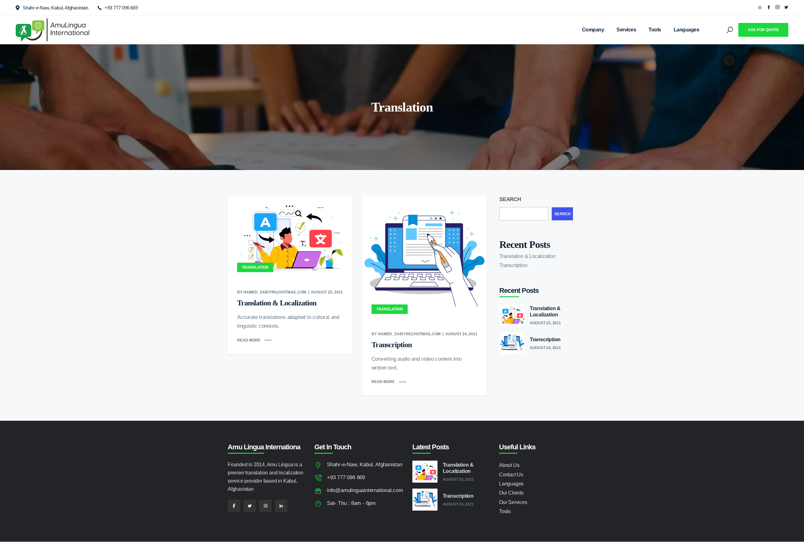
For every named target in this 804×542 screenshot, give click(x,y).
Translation (255, 267)
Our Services (513, 502)
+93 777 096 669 (121, 7)
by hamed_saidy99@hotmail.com (271, 292)
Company (593, 29)
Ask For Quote (763, 30)
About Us (509, 465)
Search (510, 199)
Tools (655, 29)
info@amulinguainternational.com (365, 490)
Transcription (392, 345)
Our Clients (511, 492)
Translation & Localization (276, 303)
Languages (686, 29)
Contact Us (511, 474)
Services (626, 29)
